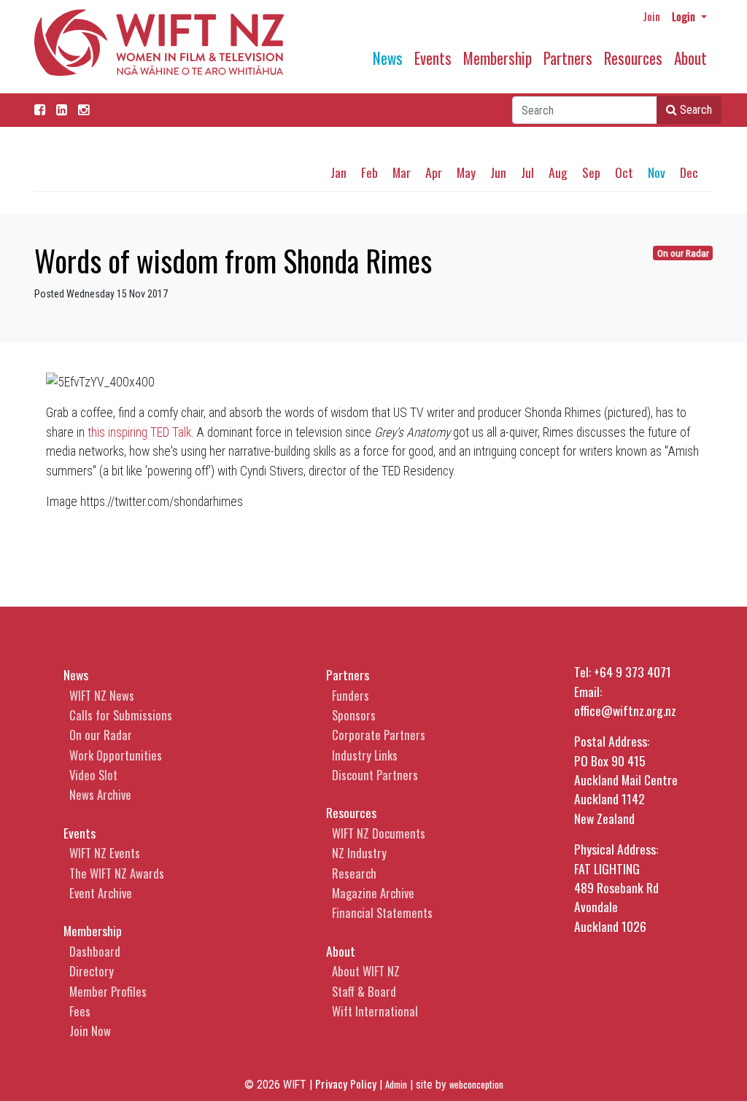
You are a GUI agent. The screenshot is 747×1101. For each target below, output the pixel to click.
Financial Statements (382, 912)
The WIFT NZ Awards (116, 873)
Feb (369, 172)
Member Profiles (108, 991)
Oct (624, 172)
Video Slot (93, 775)
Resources (633, 58)
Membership (497, 58)
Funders (350, 695)
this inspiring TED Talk (139, 432)
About (690, 58)
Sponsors (354, 715)
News (388, 58)
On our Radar (683, 253)
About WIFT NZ (366, 971)
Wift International (375, 1011)
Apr (433, 172)
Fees (79, 1011)
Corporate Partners (378, 734)
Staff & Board (364, 991)
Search (694, 110)
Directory (91, 971)
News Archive (100, 794)
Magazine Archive (373, 893)
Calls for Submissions (120, 715)
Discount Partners (375, 775)
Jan (338, 172)
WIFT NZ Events (104, 853)
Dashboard (94, 951)
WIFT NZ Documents (378, 833)
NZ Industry (359, 853)
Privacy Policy (345, 1083)
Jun (498, 172)
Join (651, 16)
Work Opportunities (115, 755)
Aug (558, 172)
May (466, 172)
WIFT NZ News (101, 695)
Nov (656, 172)
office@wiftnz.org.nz (625, 710)
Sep (591, 172)
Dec (689, 172)
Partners (567, 58)
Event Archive (100, 893)
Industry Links (365, 755)
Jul (527, 172)
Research (354, 873)
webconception (476, 1085)
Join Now (90, 1031)
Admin (396, 1085)
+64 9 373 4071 (632, 671)
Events (433, 58)
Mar (401, 172)
